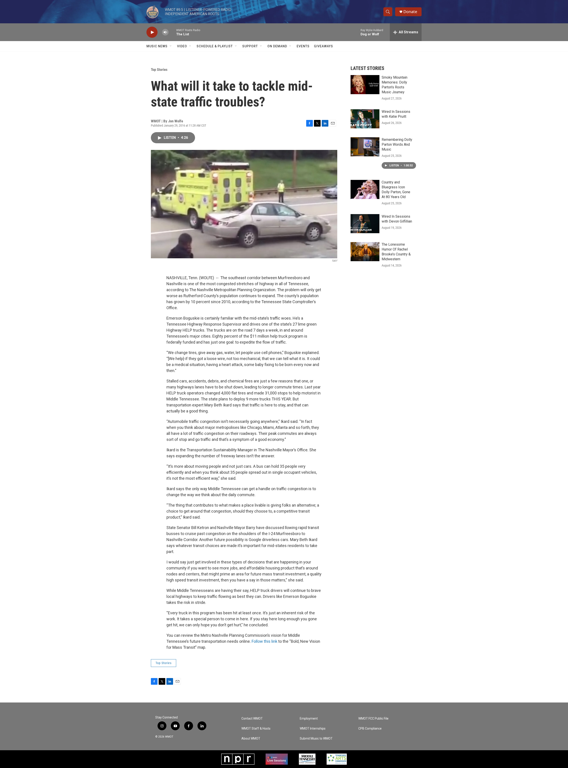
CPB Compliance (370, 728)
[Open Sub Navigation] (171, 46)
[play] (152, 32)
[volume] (165, 32)
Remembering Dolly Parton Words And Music (397, 144)
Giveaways (323, 46)
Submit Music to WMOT (316, 738)
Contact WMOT (252, 718)
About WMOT (250, 738)
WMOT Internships (312, 728)
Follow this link (264, 641)
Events (303, 46)
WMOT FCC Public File (373, 718)
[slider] (172, 32)
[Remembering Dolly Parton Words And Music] (365, 146)
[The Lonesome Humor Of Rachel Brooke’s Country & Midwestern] (365, 251)
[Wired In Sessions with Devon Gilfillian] (365, 223)
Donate (410, 11)
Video (182, 46)
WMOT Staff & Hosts (255, 728)
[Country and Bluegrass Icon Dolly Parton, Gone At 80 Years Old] (365, 189)
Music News (157, 46)
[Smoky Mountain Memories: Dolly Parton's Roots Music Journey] (365, 84)
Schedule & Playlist (215, 46)
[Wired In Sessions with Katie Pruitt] (365, 118)
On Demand (277, 46)
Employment (309, 718)
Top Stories (159, 69)
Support (250, 46)
